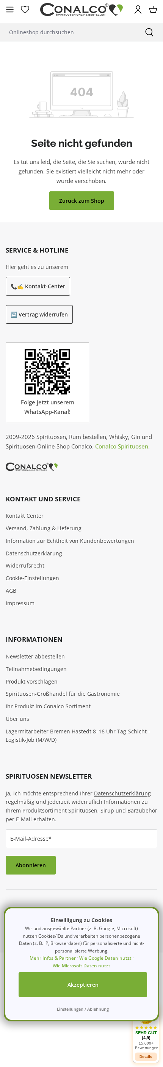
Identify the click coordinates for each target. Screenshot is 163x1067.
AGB (11, 590)
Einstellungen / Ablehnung (83, 1009)
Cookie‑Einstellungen (32, 578)
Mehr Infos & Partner (53, 958)
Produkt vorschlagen (32, 681)
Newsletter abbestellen (35, 656)
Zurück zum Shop (81, 200)
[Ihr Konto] (138, 9)
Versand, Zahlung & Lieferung (44, 528)
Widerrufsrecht (25, 565)
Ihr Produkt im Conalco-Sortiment (48, 706)
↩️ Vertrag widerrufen (39, 314)
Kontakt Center (25, 515)
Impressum (20, 603)
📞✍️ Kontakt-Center (38, 286)
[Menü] (9, 9)
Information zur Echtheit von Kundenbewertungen (70, 540)
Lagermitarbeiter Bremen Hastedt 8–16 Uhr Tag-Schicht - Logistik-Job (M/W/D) (78, 736)
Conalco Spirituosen (121, 446)
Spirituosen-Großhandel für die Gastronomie (63, 693)
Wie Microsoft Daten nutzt (81, 965)
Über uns (17, 718)
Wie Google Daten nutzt (105, 958)
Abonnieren (31, 865)
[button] (146, 1028)
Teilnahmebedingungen (36, 669)
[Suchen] (149, 32)
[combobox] (68, 32)
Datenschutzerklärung (34, 553)
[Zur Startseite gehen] (81, 9)
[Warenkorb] (153, 9)
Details (145, 1056)
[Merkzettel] (25, 9)
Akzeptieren (83, 984)
